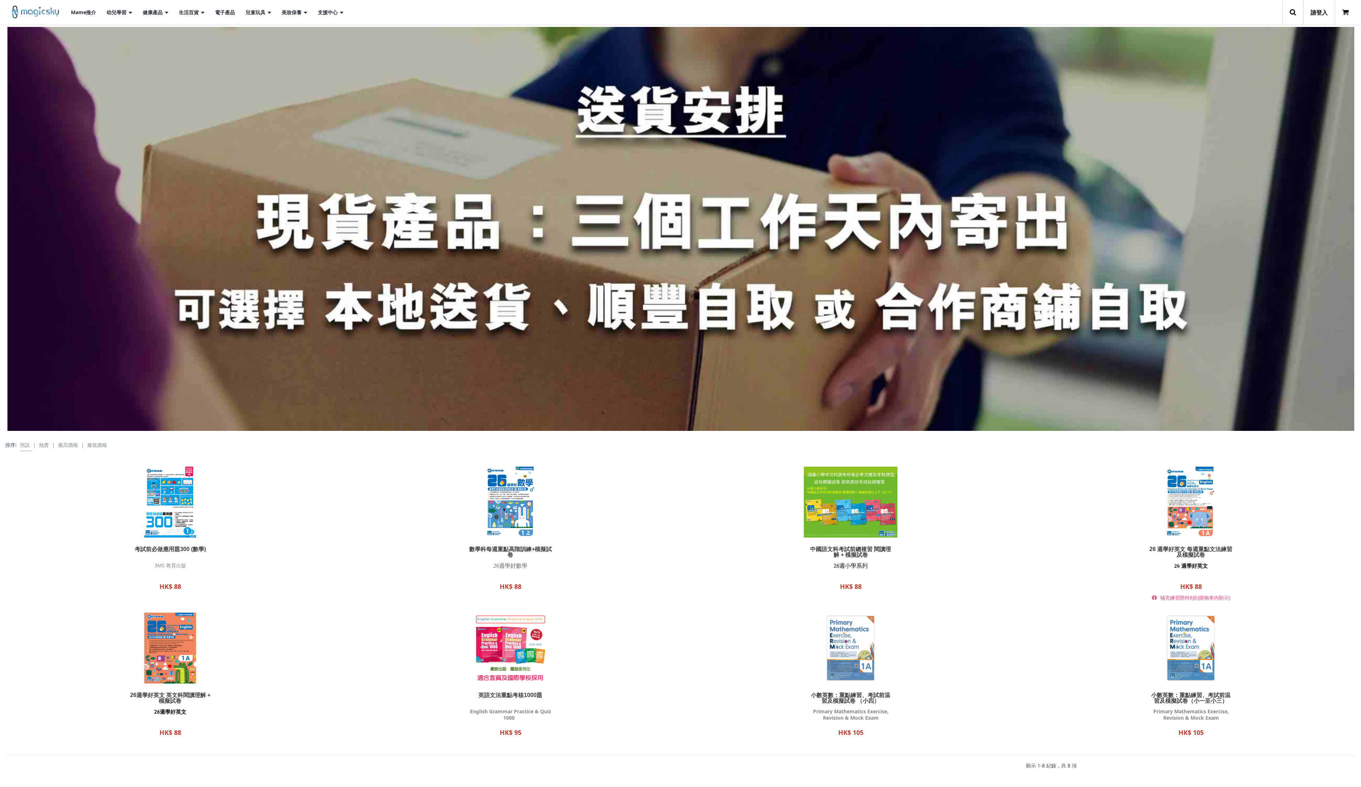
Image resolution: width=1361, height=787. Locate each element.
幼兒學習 (117, 12)
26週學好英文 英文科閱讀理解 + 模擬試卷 (170, 698)
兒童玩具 (256, 12)
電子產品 (225, 12)
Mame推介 (83, 12)
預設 (25, 445)
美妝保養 (292, 12)
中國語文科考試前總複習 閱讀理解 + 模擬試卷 (850, 552)
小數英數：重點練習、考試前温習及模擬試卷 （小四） (850, 698)
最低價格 (97, 445)
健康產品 (153, 12)
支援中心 (328, 12)
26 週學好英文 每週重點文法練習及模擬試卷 (1190, 552)
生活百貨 (189, 12)
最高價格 (68, 445)
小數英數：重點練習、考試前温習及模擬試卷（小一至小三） (1191, 698)
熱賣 (44, 445)
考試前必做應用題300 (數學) (170, 549)
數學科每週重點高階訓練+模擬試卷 (510, 552)
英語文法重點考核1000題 (510, 695)
